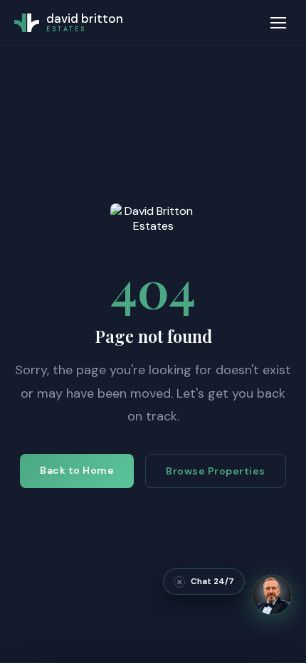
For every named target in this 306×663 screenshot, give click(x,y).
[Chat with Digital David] (272, 595)
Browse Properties (215, 471)
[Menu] (278, 22)
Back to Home (77, 470)
